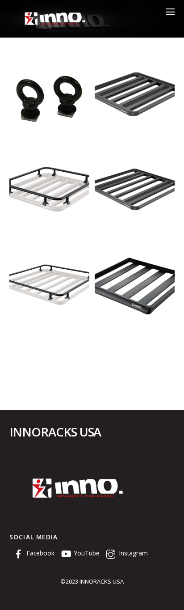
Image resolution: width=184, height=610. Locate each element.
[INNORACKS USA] (54, 25)
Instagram (132, 553)
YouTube (86, 553)
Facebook (39, 553)
